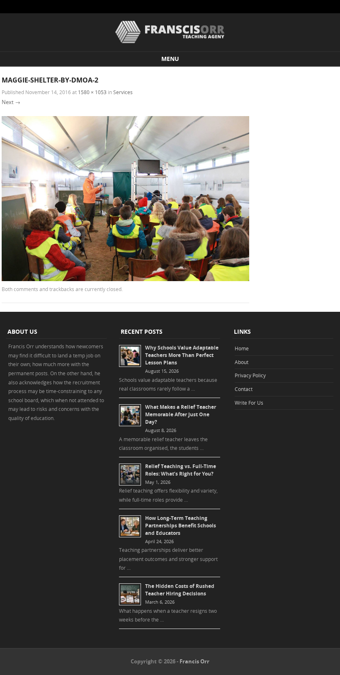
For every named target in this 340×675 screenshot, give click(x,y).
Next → (11, 102)
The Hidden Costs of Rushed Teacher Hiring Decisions (179, 590)
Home (242, 348)
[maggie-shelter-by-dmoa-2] (125, 279)
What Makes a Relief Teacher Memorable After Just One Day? (180, 414)
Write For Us (249, 402)
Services (123, 92)
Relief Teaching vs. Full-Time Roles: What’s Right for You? (180, 470)
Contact (244, 389)
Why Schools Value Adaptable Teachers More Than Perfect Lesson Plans (182, 355)
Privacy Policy (250, 375)
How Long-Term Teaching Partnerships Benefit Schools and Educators (180, 526)
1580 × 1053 (92, 92)
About (241, 362)
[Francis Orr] (170, 44)
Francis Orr (194, 661)
